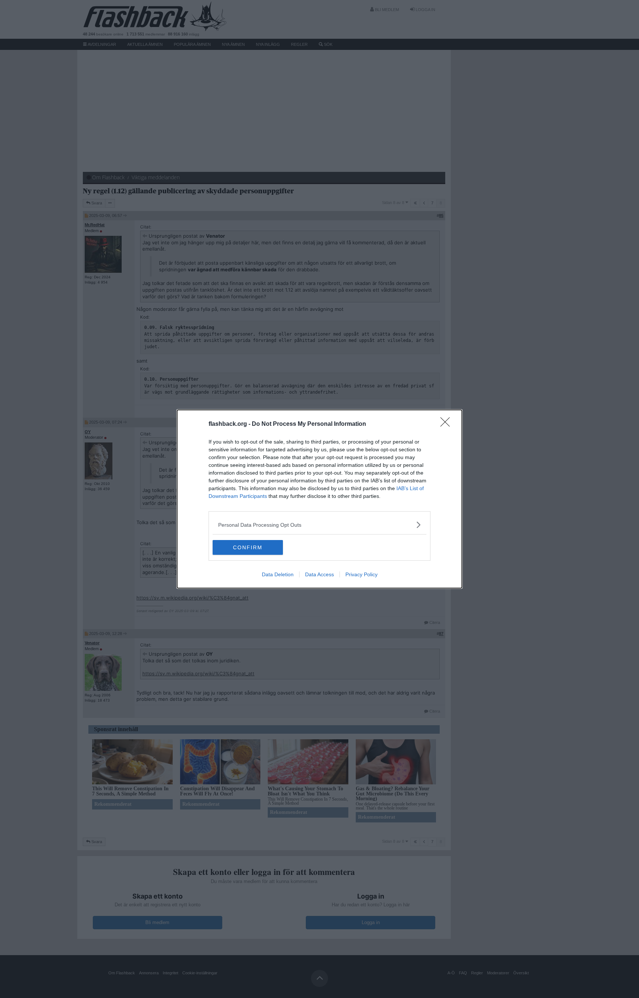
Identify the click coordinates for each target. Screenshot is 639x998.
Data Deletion (278, 574)
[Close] (447, 424)
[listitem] (319, 525)
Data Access (319, 574)
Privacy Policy (361, 574)
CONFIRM (248, 547)
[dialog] (319, 499)
